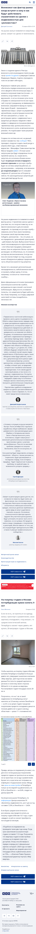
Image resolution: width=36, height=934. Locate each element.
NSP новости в (16, 571)
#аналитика (5, 866)
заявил (15, 151)
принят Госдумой (11, 75)
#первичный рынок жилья (10, 870)
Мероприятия (21, 910)
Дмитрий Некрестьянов (18, 404)
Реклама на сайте (20, 906)
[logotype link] (6, 2)
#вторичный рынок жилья (10, 554)
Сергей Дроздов (18, 477)
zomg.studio (5, 931)
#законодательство (7, 558)
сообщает (23, 141)
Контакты (5, 905)
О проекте (6, 909)
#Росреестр (5, 565)
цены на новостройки (12, 785)
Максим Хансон (18, 542)
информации (6, 800)
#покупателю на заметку (19, 866)
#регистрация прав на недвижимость (13, 562)
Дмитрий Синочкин (6, 26)
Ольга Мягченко (5, 609)
